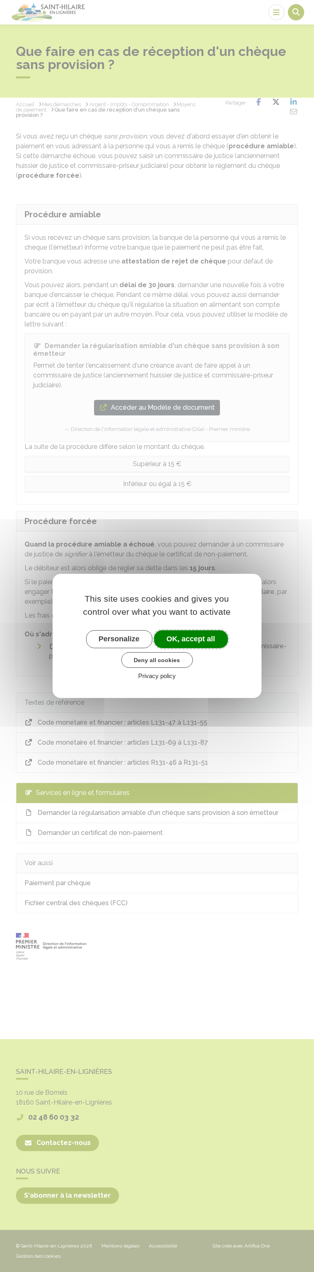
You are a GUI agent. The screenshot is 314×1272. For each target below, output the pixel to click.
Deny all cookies (157, 659)
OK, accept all (190, 639)
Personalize (119, 639)
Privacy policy (157, 675)
